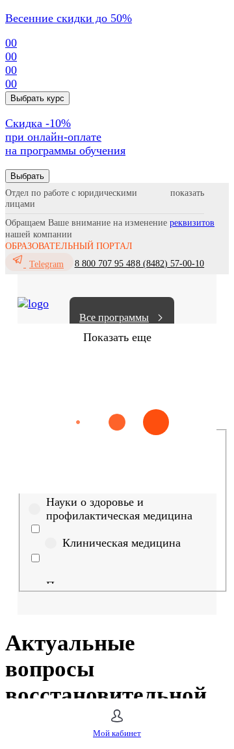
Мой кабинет (117, 733)
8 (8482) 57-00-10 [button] (170, 263)
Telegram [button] (46, 264)
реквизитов (192, 223)
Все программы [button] (114, 317)
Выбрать (27, 176)
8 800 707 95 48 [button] (105, 263)
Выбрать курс (37, 98)
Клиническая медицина (121, 542)
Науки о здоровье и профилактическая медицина (119, 508)
